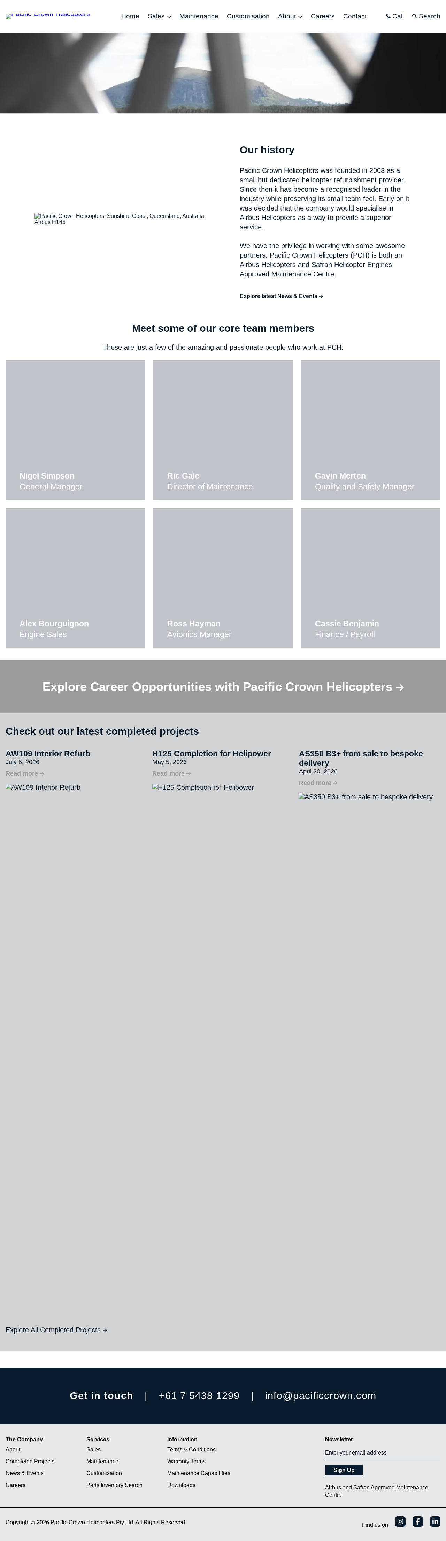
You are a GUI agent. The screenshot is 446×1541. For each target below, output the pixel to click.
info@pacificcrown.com (320, 1395)
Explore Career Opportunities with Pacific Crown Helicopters (219, 686)
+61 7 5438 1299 (199, 1395)
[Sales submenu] (169, 16)
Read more (25, 773)
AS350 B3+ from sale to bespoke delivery (361, 758)
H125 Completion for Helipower (211, 753)
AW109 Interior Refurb (48, 753)
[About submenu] (300, 16)
